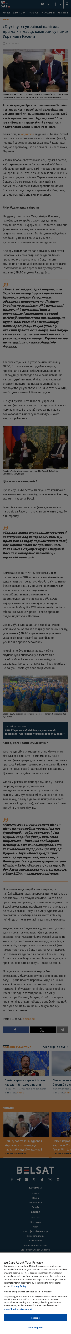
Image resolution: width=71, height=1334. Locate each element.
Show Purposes (35, 1327)
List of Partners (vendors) (18, 1309)
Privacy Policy (18, 1286)
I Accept (35, 1317)
